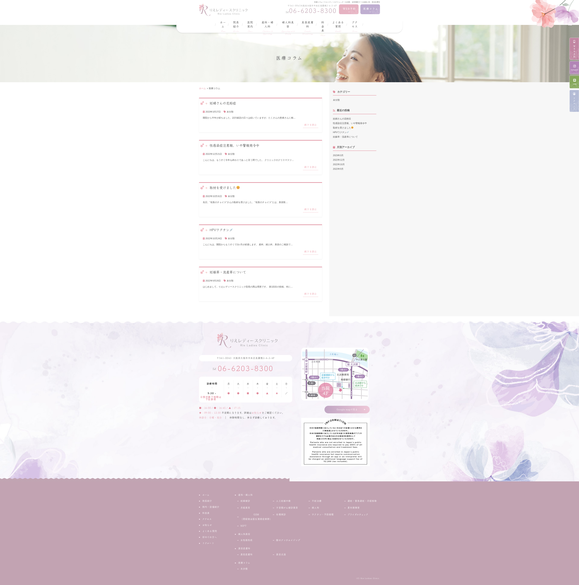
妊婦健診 (245, 501)
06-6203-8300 (246, 368)
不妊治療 (317, 501)
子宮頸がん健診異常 (287, 508)
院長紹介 (236, 26)
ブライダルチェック (358, 514)
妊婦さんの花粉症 (342, 118)
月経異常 (245, 508)
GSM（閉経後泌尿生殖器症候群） (256, 516)
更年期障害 (354, 508)
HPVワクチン (340, 132)
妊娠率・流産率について (345, 136)
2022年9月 (338, 169)
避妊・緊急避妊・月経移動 (362, 501)
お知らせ (257, 413)
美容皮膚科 (246, 554)
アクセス (355, 26)
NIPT (243, 526)
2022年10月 (339, 164)
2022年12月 (339, 160)
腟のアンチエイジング (288, 540)
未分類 (230, 111)
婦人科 (315, 508)
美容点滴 (281, 554)
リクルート (208, 543)
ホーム (223, 26)
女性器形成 (246, 540)
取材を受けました (342, 127)
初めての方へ (209, 537)
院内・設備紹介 (210, 507)
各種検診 (281, 514)
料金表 (323, 28)
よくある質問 (338, 26)
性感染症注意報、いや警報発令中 (350, 123)
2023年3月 (338, 155)
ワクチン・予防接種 (323, 514)
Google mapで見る (347, 409)
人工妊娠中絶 (283, 501)
